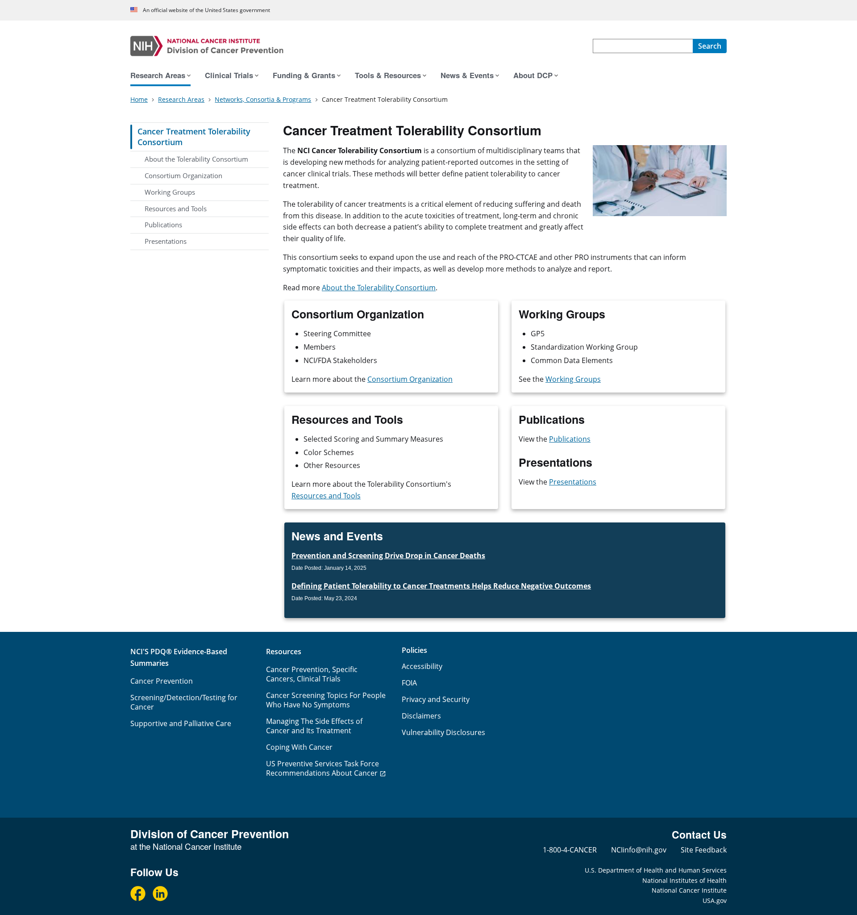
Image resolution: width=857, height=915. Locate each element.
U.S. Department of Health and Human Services (656, 870)
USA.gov (715, 900)
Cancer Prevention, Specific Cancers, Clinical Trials (312, 674)
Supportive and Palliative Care (180, 723)
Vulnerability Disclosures (443, 732)
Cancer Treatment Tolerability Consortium (193, 136)
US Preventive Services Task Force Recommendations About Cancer (322, 768)
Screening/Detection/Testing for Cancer (183, 702)
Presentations (166, 241)
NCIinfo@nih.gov (638, 850)
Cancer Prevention (161, 681)
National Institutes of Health (684, 880)
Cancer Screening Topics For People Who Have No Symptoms (326, 700)
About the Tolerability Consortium (196, 159)
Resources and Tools (176, 208)
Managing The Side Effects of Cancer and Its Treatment (314, 725)
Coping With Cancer (299, 747)
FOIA (409, 683)
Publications (163, 224)
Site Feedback (704, 850)
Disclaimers (421, 716)
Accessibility (422, 666)
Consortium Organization (183, 175)
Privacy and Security (436, 699)
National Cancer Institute (689, 890)
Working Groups (170, 192)
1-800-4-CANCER (570, 850)
